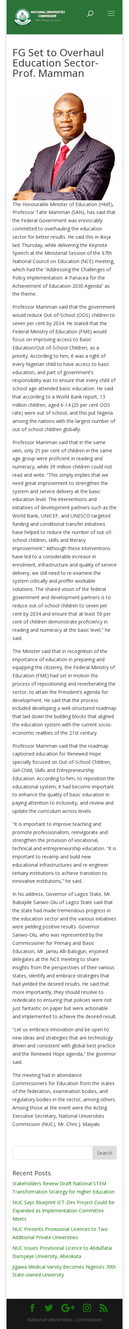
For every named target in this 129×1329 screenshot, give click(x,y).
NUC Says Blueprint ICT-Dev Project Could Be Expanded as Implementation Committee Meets (63, 1210)
